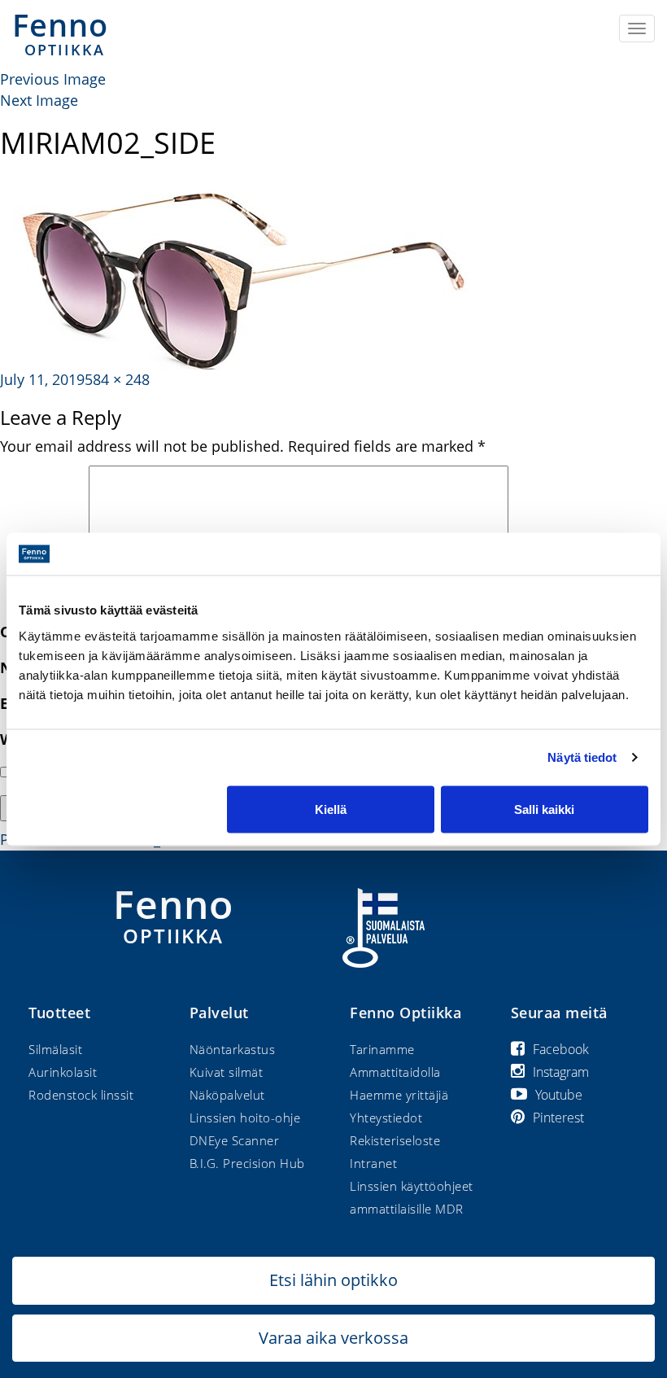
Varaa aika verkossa (333, 1338)
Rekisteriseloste (395, 1140)
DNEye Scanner (235, 1140)
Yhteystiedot (386, 1117)
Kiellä (331, 809)
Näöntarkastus (233, 1049)
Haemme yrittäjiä (399, 1095)
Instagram (561, 1072)
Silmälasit (55, 1049)
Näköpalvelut (227, 1095)
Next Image (39, 100)
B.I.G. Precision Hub (247, 1163)
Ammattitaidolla (395, 1072)
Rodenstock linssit (80, 1095)
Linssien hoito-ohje (245, 1117)
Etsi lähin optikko (333, 1280)
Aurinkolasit (62, 1072)
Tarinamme (382, 1049)
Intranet (373, 1163)
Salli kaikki (544, 809)
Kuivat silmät (227, 1072)
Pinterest (558, 1117)
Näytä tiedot (582, 757)
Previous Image (53, 79)
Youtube (558, 1095)
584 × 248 (117, 379)
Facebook (561, 1049)
